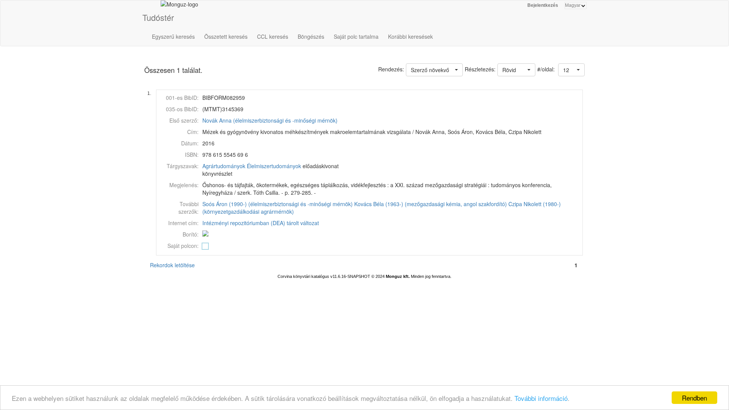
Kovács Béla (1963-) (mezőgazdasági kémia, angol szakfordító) (430, 204)
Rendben (694, 397)
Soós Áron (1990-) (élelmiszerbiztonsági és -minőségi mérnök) (277, 204)
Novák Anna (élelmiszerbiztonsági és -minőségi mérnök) (270, 120)
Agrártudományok (223, 166)
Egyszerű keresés (173, 36)
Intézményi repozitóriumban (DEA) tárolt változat (260, 223)
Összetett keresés (226, 36)
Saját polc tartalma (356, 36)
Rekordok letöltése (172, 265)
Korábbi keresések (410, 36)
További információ (541, 398)
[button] (571, 69)
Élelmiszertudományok (274, 166)
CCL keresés (272, 36)
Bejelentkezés (542, 5)
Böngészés (311, 36)
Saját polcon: (183, 245)
